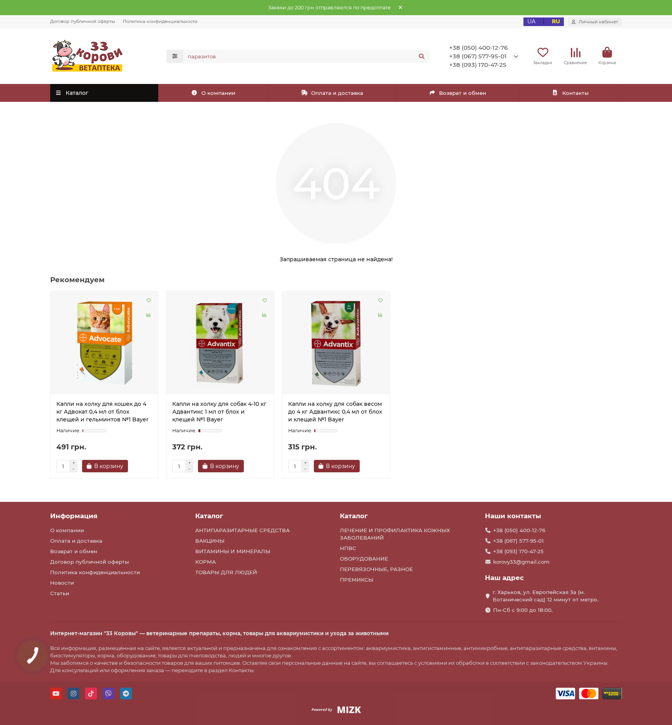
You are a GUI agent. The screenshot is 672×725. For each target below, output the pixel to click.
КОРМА (205, 562)
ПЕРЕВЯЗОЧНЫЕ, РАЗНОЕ (376, 569)
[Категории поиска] (174, 56)
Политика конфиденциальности (160, 21)
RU (556, 21)
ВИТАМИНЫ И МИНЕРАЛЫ (232, 551)
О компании (218, 93)
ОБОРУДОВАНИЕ (364, 559)
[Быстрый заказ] (141, 466)
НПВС (348, 548)
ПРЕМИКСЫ (356, 580)
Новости (62, 583)
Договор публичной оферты (82, 21)
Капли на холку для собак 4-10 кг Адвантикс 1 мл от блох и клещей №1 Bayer (219, 411)
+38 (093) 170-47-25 (477, 64)
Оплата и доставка (337, 93)
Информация (74, 516)
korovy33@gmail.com (521, 562)
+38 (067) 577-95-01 (478, 56)
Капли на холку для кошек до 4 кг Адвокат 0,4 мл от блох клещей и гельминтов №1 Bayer (102, 411)
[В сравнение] (148, 315)
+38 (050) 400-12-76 (478, 47)
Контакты (575, 93)
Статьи (59, 593)
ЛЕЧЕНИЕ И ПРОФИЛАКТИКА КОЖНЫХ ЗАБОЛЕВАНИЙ (395, 534)
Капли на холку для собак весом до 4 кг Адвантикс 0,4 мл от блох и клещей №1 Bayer (335, 411)
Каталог (209, 516)
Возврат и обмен (462, 93)
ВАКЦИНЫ (209, 541)
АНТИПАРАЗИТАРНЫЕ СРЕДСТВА (242, 530)
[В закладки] (148, 300)
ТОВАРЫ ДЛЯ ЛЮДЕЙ (226, 572)
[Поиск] (421, 56)
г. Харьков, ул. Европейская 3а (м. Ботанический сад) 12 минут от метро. (545, 596)
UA (531, 21)
